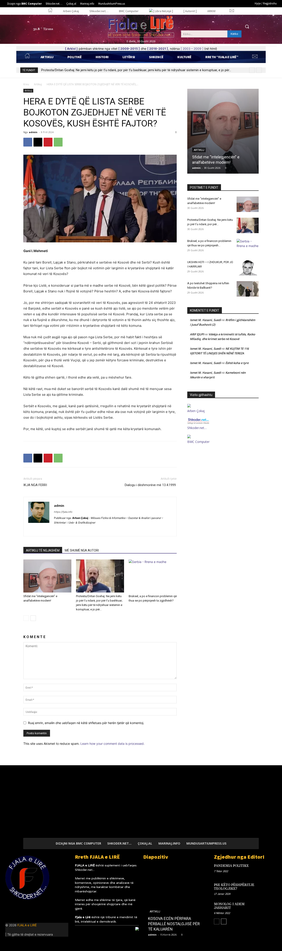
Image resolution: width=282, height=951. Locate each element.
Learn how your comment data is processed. (112, 743)
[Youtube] (237, 26)
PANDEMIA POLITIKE (231, 866)
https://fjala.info (63, 511)
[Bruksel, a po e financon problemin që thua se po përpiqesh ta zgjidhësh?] (153, 576)
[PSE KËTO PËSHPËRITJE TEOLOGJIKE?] (270, 888)
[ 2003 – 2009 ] (192, 48)
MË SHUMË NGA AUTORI (82, 550)
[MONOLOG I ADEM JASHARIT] (270, 908)
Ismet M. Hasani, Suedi (205, 320)
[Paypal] (73, 530)
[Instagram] (221, 26)
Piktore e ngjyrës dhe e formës (196, 929)
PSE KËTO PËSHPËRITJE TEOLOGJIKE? (234, 887)
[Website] (97, 530)
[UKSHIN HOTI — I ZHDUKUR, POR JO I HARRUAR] (248, 267)
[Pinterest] (48, 142)
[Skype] (81, 530)
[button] (246, 26)
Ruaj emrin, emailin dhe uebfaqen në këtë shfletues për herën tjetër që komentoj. (86, 723)
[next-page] (33, 618)
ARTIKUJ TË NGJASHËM (42, 550)
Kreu (26, 84)
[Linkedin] (23, 912)
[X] (229, 26)
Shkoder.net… (197, 428)
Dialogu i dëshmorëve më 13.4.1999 (151, 485)
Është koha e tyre (237, 363)
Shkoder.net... (85, 870)
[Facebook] (213, 26)
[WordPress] (105, 530)
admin (33, 132)
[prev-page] (26, 618)
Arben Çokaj (196, 411)
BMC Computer (198, 442)
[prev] (252, 70)
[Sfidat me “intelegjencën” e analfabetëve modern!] (47, 576)
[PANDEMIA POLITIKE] (270, 869)
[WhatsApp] (58, 142)
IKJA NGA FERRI (35, 485)
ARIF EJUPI (197, 334)
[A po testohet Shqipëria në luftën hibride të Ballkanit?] (248, 289)
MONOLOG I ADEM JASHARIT (229, 906)
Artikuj (38, 84)
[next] (259, 70)
